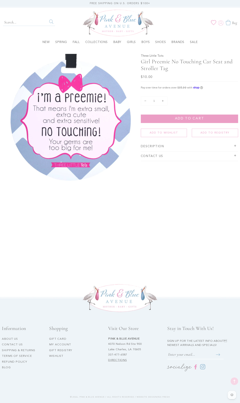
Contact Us (12, 344)
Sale (194, 42)
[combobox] (29, 22)
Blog (6, 367)
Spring (61, 42)
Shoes (160, 42)
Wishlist (56, 356)
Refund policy (14, 362)
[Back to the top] (234, 381)
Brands (177, 42)
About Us (10, 339)
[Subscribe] (218, 355)
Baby (117, 42)
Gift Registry (60, 350)
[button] (231, 22)
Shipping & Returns (18, 350)
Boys (145, 42)
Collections (96, 42)
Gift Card (57, 339)
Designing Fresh (159, 397)
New (46, 42)
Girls (131, 42)
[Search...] (51, 22)
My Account (60, 344)
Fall (76, 42)
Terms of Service (17, 356)
